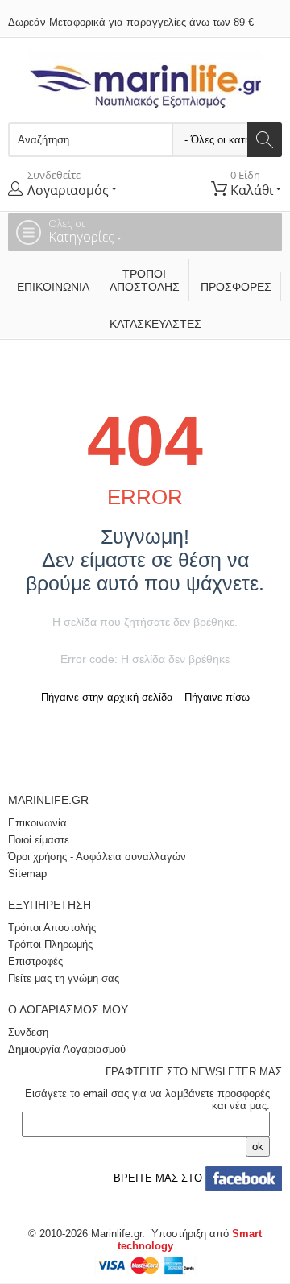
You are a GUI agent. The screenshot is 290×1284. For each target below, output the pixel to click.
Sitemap (27, 874)
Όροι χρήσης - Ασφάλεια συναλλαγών (97, 857)
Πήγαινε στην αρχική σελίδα (107, 697)
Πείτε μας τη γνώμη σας (63, 978)
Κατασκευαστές (149, 323)
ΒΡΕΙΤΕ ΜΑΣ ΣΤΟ (156, 1178)
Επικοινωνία (53, 286)
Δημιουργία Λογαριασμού (67, 1049)
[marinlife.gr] (145, 79)
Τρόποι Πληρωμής (50, 944)
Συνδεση (28, 1032)
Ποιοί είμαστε (38, 840)
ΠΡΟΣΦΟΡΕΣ (236, 286)
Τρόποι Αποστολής (145, 280)
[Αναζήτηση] (264, 139)
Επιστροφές (35, 961)
